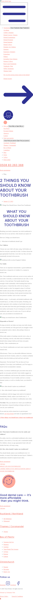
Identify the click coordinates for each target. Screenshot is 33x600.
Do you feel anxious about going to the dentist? (17, 75)
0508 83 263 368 (11, 165)
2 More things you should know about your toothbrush (16, 417)
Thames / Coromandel (12, 526)
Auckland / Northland (11, 513)
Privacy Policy (4, 596)
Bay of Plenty (7, 537)
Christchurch (7, 561)
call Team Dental (9, 413)
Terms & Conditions (17, 596)
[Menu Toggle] (14, 13)
